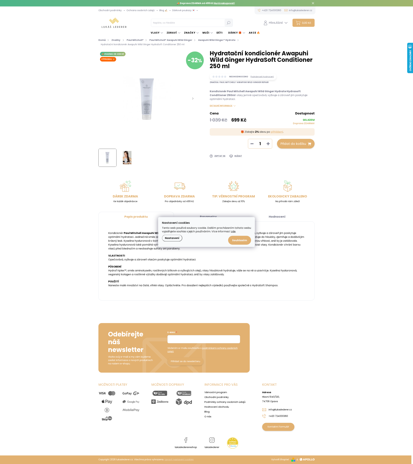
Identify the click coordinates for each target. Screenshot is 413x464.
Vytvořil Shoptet (280, 459)
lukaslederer (212, 447)
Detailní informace (221, 105)
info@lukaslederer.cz (280, 409)
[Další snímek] (192, 99)
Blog (207, 411)
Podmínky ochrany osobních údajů (225, 402)
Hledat (228, 22)
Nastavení (172, 238)
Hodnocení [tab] (277, 217)
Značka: (239, 82)
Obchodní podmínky (110, 10)
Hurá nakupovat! (224, 3)
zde (233, 231)
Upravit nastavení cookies (179, 459)
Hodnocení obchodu (216, 406)
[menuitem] (157, 33)
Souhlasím (239, 240)
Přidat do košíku (293, 143)
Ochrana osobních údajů (140, 10)
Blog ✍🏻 (163, 10)
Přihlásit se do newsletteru (185, 361)
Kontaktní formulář (278, 426)
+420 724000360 (278, 416)
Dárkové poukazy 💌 (183, 10)
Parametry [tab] (208, 217)
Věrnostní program (215, 392)
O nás (207, 416)
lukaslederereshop (186, 447)
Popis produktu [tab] (136, 217)
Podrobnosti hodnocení (262, 76)
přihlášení (277, 132)
